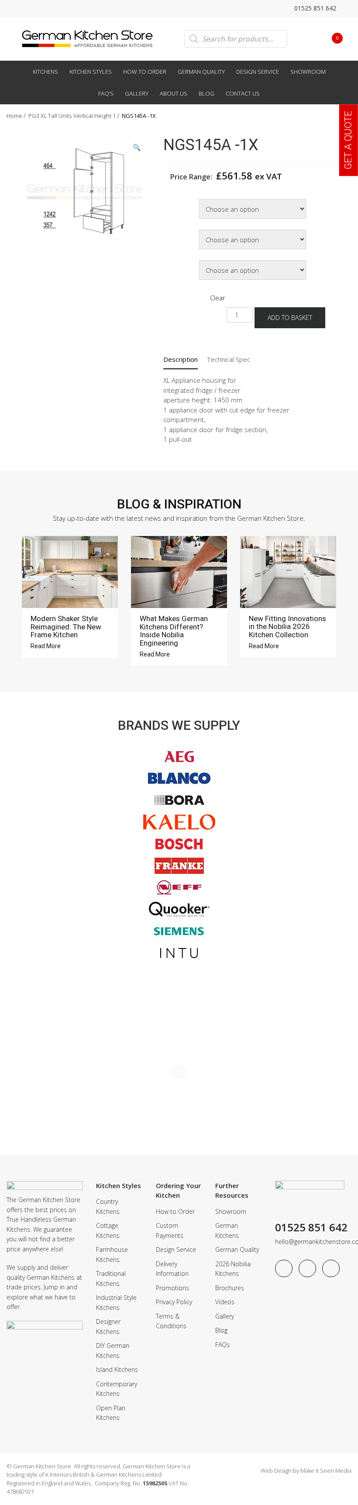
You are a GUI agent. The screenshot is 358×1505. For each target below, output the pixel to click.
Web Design (276, 1470)
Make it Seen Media (325, 1470)
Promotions (172, 1288)
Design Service (257, 72)
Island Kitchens (117, 1369)
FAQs (222, 1344)
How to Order (144, 72)
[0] (330, 38)
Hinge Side (179, 261)
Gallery (136, 93)
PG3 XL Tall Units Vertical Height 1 (72, 116)
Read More (46, 646)
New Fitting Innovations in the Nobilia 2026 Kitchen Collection (287, 626)
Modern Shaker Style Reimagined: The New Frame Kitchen (66, 626)
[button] (137, 147)
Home (14, 116)
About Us (173, 93)
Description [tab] (180, 359)
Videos (224, 1302)
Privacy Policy (174, 1302)
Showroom (308, 72)
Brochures (229, 1288)
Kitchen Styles (90, 72)
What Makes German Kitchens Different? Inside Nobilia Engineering (174, 630)
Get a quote (348, 140)
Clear (217, 297)
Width (173, 200)
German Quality (201, 72)
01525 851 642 (314, 8)
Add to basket (290, 317)
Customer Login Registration (306, 38)
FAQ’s (106, 93)
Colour (174, 230)
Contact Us (243, 93)
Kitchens (45, 72)
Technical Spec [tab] (228, 359)
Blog (206, 93)
